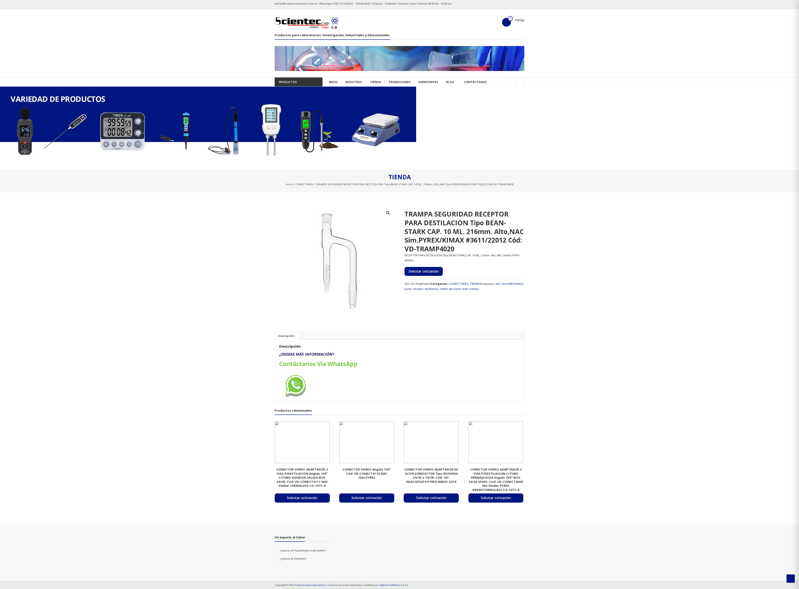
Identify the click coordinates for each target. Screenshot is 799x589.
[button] (388, 213)
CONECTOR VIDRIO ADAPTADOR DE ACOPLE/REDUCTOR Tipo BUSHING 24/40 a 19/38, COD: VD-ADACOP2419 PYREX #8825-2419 (431, 475)
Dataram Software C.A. (392, 585)
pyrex (408, 289)
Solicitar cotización (423, 271)
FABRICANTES (428, 82)
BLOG (450, 82)
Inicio (289, 184)
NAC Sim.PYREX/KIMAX (510, 284)
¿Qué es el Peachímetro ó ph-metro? (303, 550)
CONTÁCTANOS (475, 82)
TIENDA (375, 82)
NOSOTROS (354, 82)
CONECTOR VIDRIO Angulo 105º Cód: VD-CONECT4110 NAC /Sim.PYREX (366, 473)
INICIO (333, 82)
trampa (474, 289)
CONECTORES (304, 184)
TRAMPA (476, 284)
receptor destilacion (425, 289)
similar (443, 289)
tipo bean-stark (458, 289)
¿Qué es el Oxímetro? (293, 558)
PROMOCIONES (400, 82)
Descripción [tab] (286, 336)
